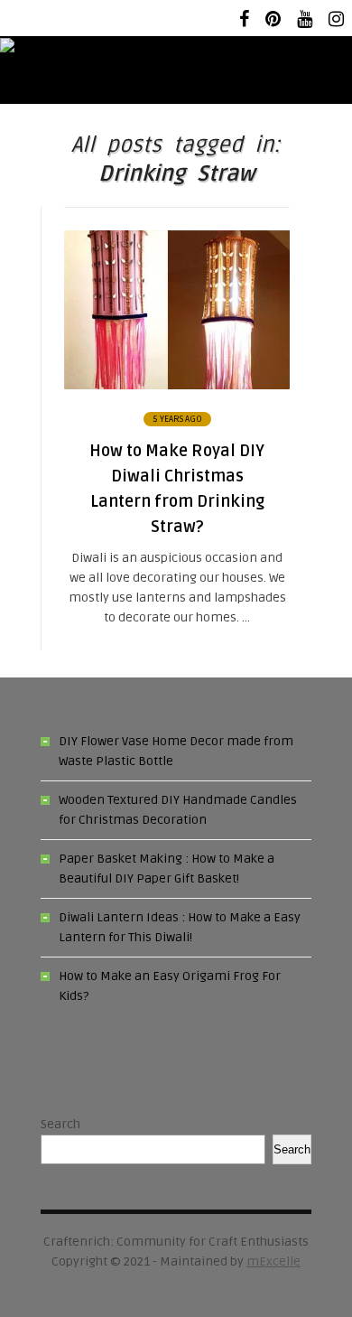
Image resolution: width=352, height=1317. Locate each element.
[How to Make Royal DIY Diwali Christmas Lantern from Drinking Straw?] (177, 385)
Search (60, 1124)
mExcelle (273, 1261)
